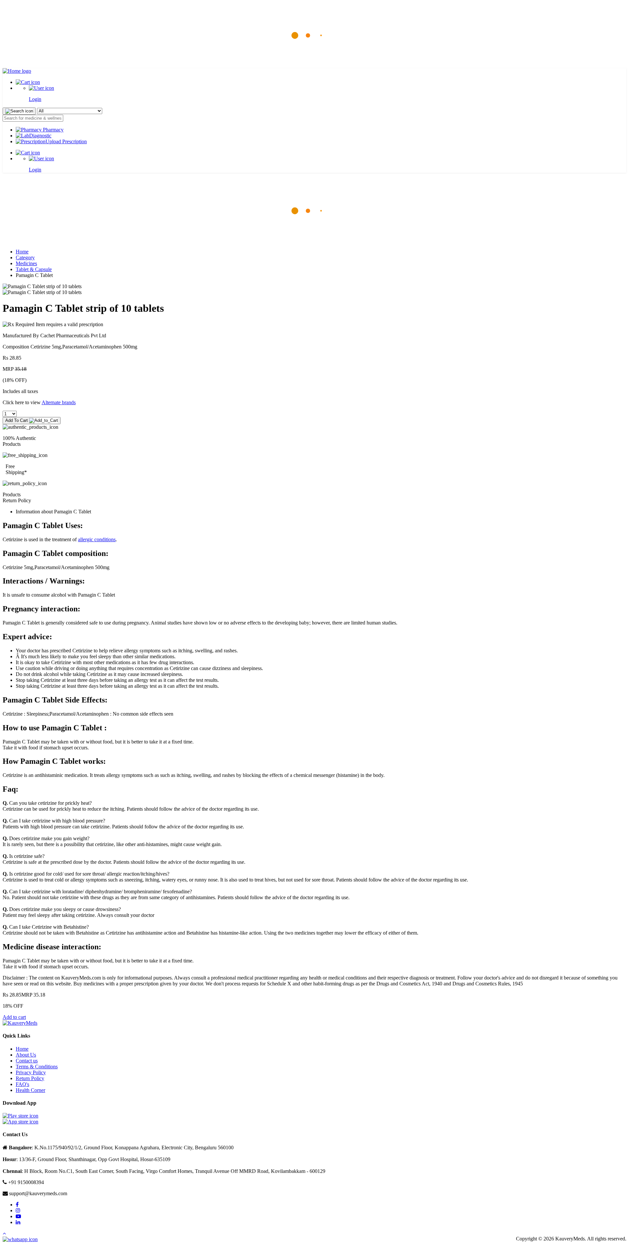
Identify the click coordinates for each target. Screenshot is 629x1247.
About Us (26, 1055)
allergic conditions (97, 539)
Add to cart (14, 1017)
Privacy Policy (31, 1072)
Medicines (26, 263)
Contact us (27, 1060)
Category (25, 257)
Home (22, 251)
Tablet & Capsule (34, 269)
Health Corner (30, 1090)
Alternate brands (59, 402)
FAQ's (22, 1084)
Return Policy (30, 1078)
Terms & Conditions (37, 1066)
